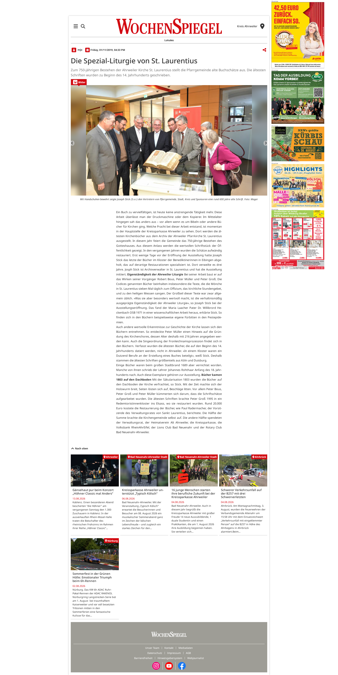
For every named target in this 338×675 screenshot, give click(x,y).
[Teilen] (264, 50)
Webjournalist (195, 658)
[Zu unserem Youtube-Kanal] (169, 665)
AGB (188, 653)
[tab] (79, 82)
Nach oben (81, 448)
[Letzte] (72, 143)
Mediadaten (186, 647)
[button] (76, 26)
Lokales (169, 40)
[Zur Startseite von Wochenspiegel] (169, 26)
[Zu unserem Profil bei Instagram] (156, 665)
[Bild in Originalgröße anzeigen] (169, 140)
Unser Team (152, 647)
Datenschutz (154, 653)
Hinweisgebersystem (170, 658)
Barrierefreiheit (143, 658)
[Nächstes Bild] (265, 143)
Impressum (174, 653)
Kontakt (168, 647)
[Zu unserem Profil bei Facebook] (182, 665)
